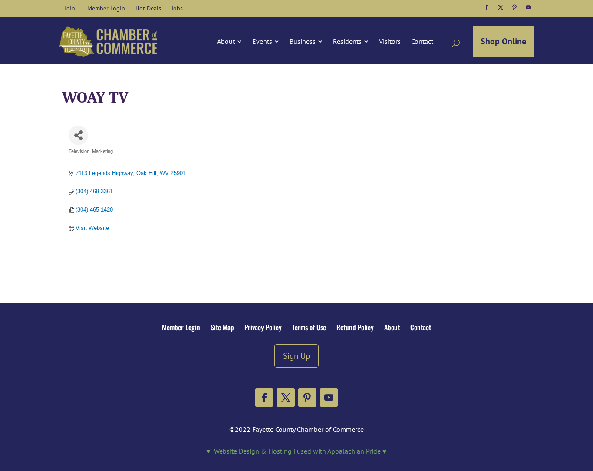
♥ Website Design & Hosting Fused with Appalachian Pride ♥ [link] (296, 451)
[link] (70, 8)
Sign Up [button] (296, 355)
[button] (486, 7)
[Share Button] (78, 135)
